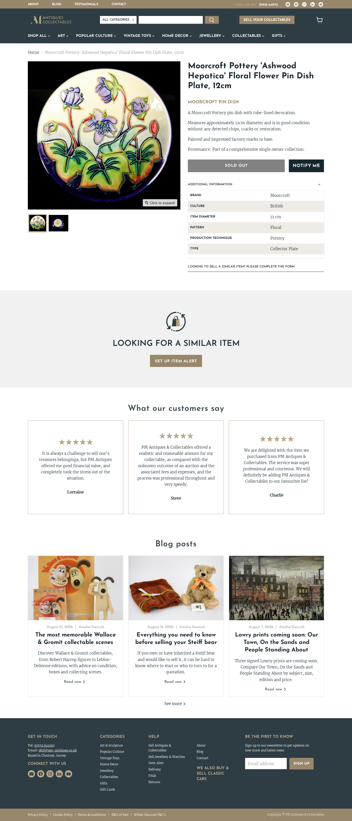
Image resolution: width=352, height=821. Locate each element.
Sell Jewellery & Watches (166, 757)
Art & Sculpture (111, 745)
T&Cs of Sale (119, 815)
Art (62, 36)
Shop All (38, 36)
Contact (119, 4)
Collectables (247, 36)
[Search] (212, 20)
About (33, 4)
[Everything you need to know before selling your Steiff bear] (176, 588)
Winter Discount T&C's (149, 815)
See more (173, 703)
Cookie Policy (62, 815)
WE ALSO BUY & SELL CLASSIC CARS (213, 773)
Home (33, 52)
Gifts (277, 36)
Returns (154, 782)
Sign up (302, 763)
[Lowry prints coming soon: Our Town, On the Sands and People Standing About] (276, 588)
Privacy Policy (38, 815)
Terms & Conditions (92, 815)
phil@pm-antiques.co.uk (58, 750)
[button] (38, 223)
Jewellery (210, 36)
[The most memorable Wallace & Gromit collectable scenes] (75, 588)
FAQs (152, 775)
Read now (73, 682)
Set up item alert (176, 361)
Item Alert (156, 763)
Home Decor (176, 36)
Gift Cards (107, 789)
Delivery (154, 769)
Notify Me (306, 166)
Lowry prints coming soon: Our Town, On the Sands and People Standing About (276, 642)
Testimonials (86, 4)
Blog (56, 4)
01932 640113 (268, 4)
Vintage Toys (138, 36)
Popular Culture (95, 36)
